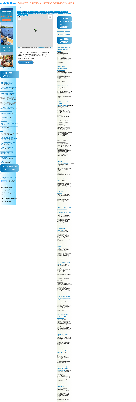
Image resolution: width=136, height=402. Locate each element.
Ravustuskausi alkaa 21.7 (6, 91)
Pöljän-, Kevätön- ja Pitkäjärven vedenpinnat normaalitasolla (63, 368)
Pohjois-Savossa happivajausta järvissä (61, 386)
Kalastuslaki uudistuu (5, 113)
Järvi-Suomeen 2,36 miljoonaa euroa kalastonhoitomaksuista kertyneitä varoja (8, 103)
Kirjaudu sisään (23, 15)
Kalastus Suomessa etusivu (60, 11)
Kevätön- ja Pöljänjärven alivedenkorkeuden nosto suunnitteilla (63, 350)
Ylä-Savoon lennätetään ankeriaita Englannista (9, 134)
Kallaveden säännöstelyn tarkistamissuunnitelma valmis (63, 49)
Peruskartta (67, 34)
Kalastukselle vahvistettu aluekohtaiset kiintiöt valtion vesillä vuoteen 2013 (8, 138)
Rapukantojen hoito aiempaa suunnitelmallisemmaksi (7, 108)
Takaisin (21, 11)
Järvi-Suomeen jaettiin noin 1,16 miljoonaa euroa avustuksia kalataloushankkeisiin (8, 98)
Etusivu (28, 11)
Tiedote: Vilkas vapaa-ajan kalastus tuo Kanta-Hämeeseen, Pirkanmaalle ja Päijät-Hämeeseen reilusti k (64, 211)
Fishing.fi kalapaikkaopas (52, 13)
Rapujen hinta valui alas (6, 111)
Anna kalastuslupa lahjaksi (7, 67)
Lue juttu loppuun (26, 62)
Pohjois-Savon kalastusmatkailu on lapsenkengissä (62, 68)
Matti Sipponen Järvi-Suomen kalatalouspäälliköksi (7, 94)
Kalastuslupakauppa (38, 13)
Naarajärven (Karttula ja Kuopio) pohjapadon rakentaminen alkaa (8, 143)
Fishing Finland (65, 13)
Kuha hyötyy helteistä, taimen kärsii (7, 148)
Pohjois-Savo (60, 31)
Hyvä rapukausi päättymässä (4, 120)
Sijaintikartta (60, 34)
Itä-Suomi (67, 31)
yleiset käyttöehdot (24, 13)
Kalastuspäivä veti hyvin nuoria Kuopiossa (8, 116)
